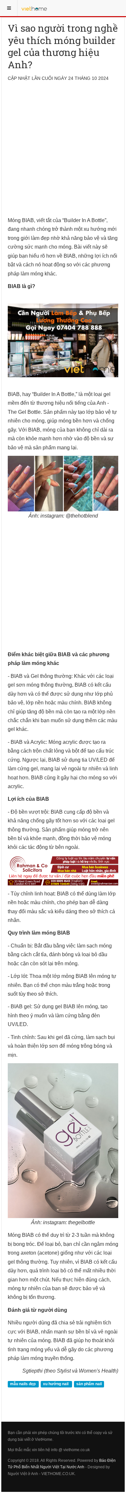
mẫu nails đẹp (23, 1384)
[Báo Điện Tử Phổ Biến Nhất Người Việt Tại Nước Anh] (34, 8)
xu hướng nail (56, 1384)
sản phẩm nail (89, 1384)
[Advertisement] (63, 153)
